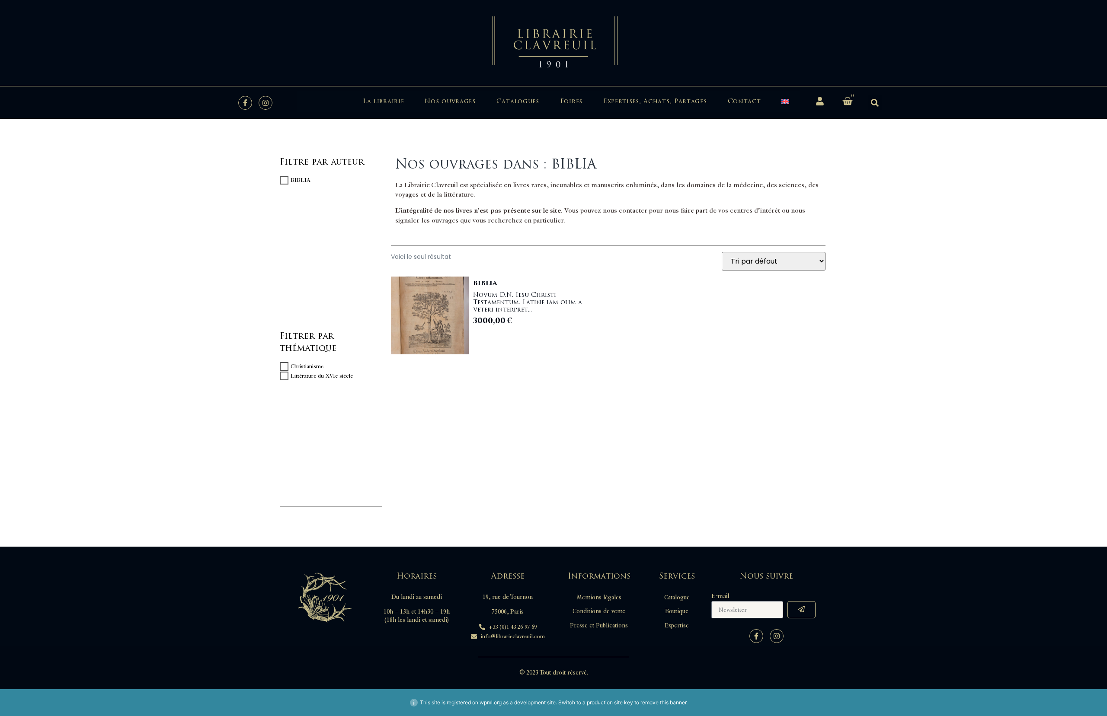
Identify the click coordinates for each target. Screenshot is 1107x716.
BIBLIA (300, 180)
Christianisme (307, 366)
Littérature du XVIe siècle (322, 376)
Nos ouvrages (450, 101)
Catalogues (517, 101)
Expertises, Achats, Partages (655, 101)
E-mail (720, 596)
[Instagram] (265, 103)
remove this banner (663, 702)
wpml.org (491, 702)
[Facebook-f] (245, 103)
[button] (875, 102)
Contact (744, 101)
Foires (571, 101)
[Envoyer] (801, 609)
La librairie (383, 101)
